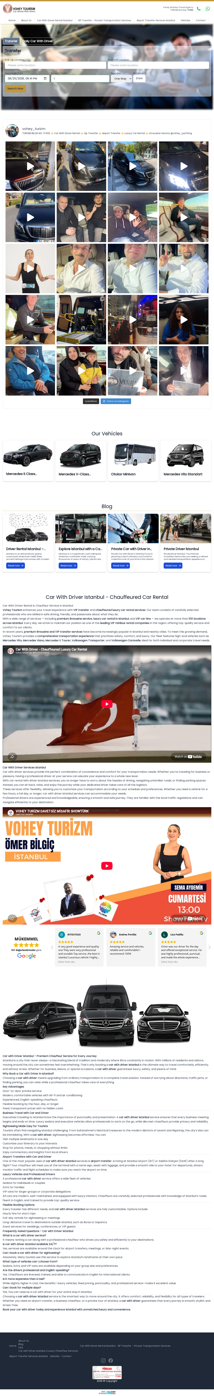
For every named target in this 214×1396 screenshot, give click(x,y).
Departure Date (14, 73)
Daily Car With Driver (38, 41)
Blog (20, 1344)
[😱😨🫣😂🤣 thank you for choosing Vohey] (30, 371)
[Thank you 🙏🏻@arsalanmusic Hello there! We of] (132, 371)
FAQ (20, 1347)
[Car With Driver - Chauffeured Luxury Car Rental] (21, 8)
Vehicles (185, 20)
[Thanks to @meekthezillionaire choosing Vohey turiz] (132, 166)
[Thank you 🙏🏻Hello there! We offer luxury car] (183, 371)
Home (12, 20)
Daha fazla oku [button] (118, 961)
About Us (26, 20)
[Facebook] (110, 1360)
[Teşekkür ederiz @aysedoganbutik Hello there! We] (81, 371)
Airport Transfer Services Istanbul (156, 20)
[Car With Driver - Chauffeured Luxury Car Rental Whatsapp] (207, 9)
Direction (116, 73)
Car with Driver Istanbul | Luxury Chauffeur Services (48, 1351)
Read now (14, 565)
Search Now (15, 88)
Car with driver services (18, 772)
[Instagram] (103, 1360)
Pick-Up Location (14, 60)
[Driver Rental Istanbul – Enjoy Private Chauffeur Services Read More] (28, 528)
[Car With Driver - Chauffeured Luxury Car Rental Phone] (198, 9)
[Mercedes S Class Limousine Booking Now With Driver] (28, 454)
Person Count (59, 73)
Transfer (11, 41)
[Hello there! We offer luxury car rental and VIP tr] (30, 166)
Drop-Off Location (118, 60)
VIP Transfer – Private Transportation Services (104, 20)
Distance (138, 73)
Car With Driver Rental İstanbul (54, 20)
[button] (52, 948)
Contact (201, 20)
